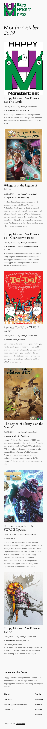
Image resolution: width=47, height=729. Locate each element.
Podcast (19, 110)
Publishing (24, 198)
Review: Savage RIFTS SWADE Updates (18, 527)
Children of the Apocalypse (27, 246)
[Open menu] (41, 9)
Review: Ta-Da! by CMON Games (21, 329)
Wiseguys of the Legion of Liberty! (20, 187)
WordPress (20, 724)
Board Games (11, 340)
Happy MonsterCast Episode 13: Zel (22, 630)
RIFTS (26, 110)
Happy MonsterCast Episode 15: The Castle (22, 100)
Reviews (21, 340)
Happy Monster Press (15, 672)
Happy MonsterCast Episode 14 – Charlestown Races (22, 236)
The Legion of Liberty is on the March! (23, 425)
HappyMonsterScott (29, 107)
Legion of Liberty (12, 198)
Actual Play (10, 110)
